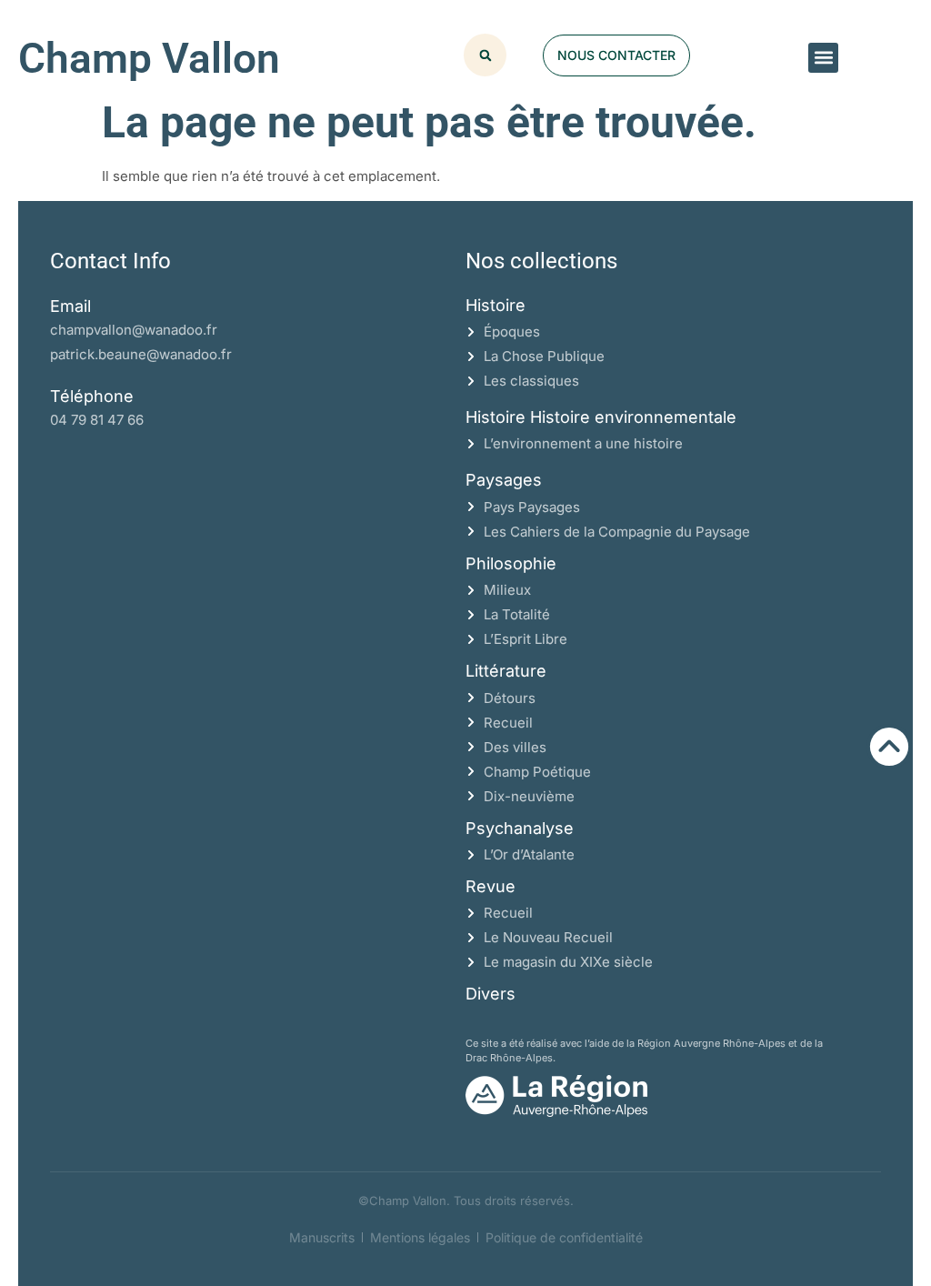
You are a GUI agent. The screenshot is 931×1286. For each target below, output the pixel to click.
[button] (823, 58)
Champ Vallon (149, 58)
